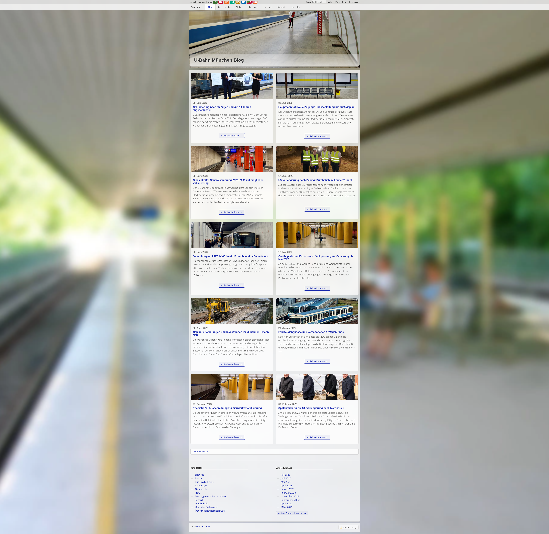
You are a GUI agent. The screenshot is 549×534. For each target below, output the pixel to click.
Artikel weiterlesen (230, 135)
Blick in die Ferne (204, 482)
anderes (199, 474)
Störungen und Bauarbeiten (210, 496)
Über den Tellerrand (206, 507)
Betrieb (268, 7)
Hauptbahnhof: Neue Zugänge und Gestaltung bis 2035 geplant (316, 107)
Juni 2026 (286, 478)
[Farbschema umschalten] (348, 527)
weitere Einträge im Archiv (290, 513)
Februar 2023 (288, 492)
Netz (238, 7)
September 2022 (290, 500)
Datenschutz (340, 2)
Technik (199, 500)
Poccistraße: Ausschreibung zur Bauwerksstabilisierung (227, 408)
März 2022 (287, 507)
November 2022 (290, 496)
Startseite (196, 7)
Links (330, 2)
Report (281, 7)
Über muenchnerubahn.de (210, 510)
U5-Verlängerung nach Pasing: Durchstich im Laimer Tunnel (315, 180)
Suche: (308, 2)
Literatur (295, 7)
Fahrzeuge (252, 7)
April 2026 (286, 485)
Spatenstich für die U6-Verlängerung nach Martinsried (311, 408)
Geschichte (224, 7)
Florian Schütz (203, 526)
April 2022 (286, 503)
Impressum (354, 2)
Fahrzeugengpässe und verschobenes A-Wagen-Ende (311, 332)
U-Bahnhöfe (201, 503)
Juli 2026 (285, 474)
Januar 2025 (287, 489)
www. (200, 2)
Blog (210, 7)
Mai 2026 (286, 482)
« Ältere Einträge (200, 451)
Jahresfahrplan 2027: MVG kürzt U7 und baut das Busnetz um (230, 256)
